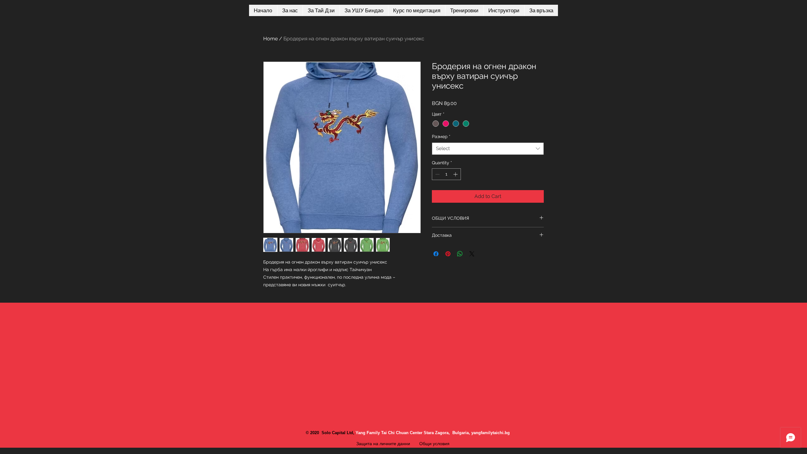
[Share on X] (472, 254)
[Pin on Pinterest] (448, 254)
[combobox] (488, 149)
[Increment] (456, 174)
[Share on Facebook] (436, 254)
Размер (441, 136)
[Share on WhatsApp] (460, 254)
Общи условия (435, 443)
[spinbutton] (446, 174)
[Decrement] (437, 174)
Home (270, 39)
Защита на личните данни (383, 443)
